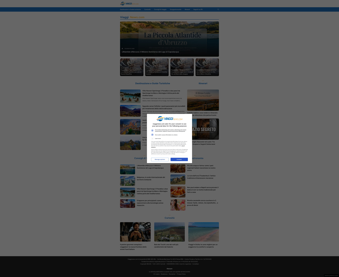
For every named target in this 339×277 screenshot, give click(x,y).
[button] (169, 138)
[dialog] (169, 138)
